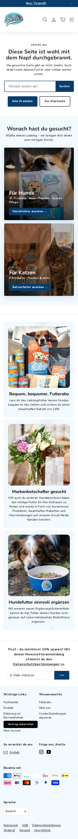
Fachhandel (11, 702)
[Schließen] (71, 3)
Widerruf (9, 830)
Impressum (11, 825)
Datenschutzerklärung (46, 825)
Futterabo (45, 702)
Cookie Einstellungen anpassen (52, 716)
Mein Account (12, 731)
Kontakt (8, 708)
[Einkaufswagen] (63, 19)
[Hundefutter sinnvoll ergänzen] (39, 565)
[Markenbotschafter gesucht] (39, 455)
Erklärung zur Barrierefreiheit (13, 716)
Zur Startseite (55, 101)
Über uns (45, 708)
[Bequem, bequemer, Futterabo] (39, 357)
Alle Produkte (22, 101)
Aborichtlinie (42, 830)
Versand (24, 830)
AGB (25, 825)
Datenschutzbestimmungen (36, 664)
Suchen (64, 86)
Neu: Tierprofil (36, 3)
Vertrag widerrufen (20, 724)
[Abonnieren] (61, 675)
